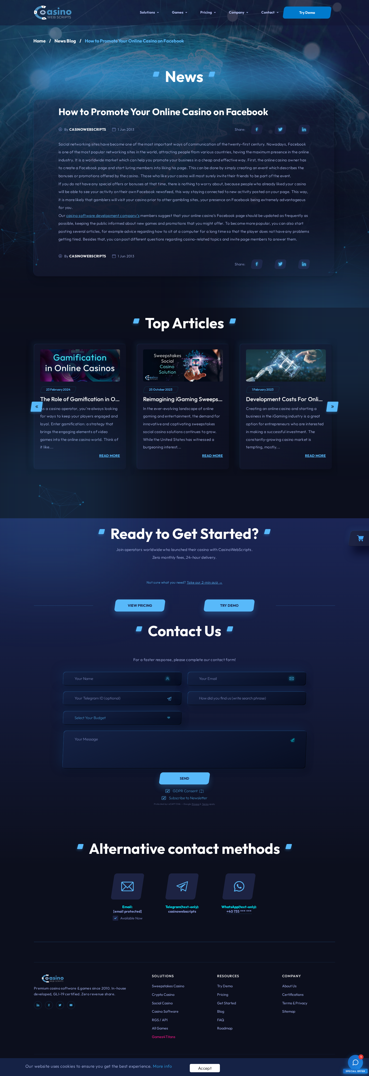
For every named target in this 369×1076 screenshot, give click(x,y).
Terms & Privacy (294, 1003)
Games (177, 12)
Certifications (292, 994)
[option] (80, 407)
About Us (289, 986)
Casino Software (165, 1011)
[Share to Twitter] (280, 129)
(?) (201, 790)
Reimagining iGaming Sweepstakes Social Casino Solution (216, 399)
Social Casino (162, 1003)
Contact (268, 12)
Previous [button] (36, 407)
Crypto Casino (163, 994)
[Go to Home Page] (53, 12)
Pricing (206, 12)
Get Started (226, 1003)
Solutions (147, 12)
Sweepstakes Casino (168, 986)
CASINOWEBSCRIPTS (87, 129)
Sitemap (288, 1011)
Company (236, 12)
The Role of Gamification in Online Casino (93, 399)
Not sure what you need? (184, 582)
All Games (160, 1028)
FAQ (220, 1020)
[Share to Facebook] (256, 129)
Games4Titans (163, 1037)
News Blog (65, 41)
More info (162, 1066)
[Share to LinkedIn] (304, 129)
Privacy (196, 804)
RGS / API (160, 1020)
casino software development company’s (103, 215)
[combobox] (122, 718)
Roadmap (224, 1028)
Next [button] (332, 407)
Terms (205, 804)
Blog (220, 1011)
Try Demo (225, 986)
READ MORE (109, 455)
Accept (205, 1068)
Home (39, 41)
